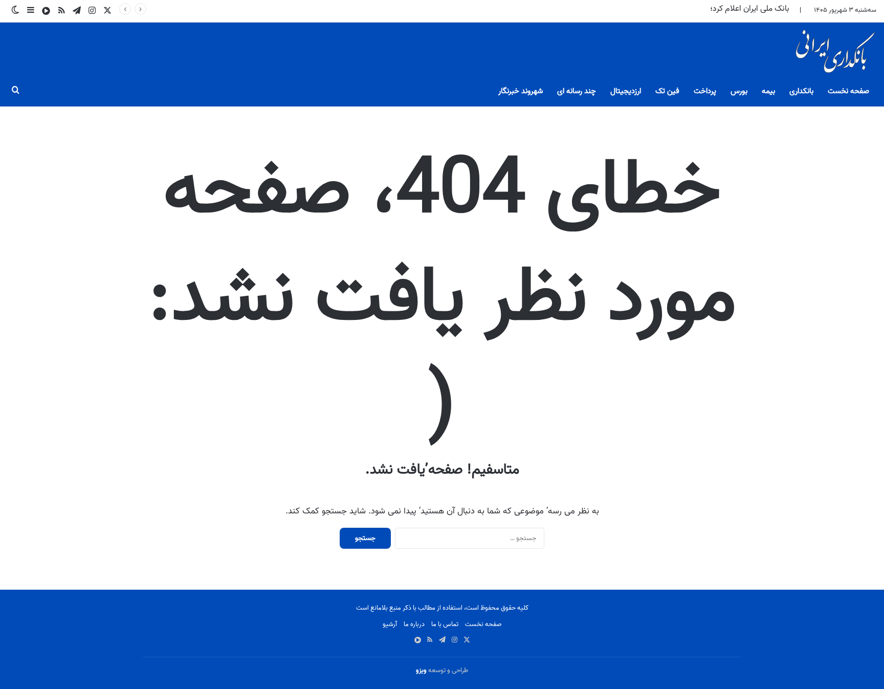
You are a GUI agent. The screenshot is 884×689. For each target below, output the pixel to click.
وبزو (421, 670)
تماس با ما (444, 624)
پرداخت (705, 91)
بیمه (768, 91)
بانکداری (801, 91)
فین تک (667, 91)
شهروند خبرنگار (520, 91)
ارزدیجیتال (625, 91)
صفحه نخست (848, 91)
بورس (739, 91)
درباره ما (414, 624)
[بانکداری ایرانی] (834, 54)
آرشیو (390, 624)
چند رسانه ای (576, 91)
